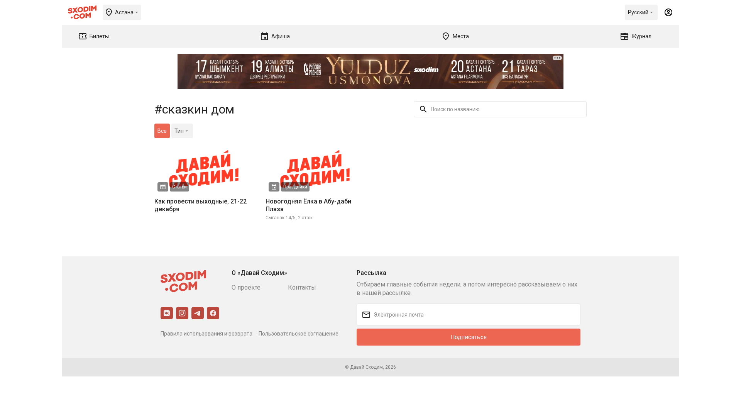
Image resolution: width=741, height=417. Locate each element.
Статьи (179, 187)
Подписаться (468, 337)
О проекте (246, 287)
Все (162, 131)
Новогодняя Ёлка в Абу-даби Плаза (308, 205)
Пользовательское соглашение (298, 334)
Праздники (295, 187)
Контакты (302, 287)
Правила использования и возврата (206, 334)
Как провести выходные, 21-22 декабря (200, 205)
